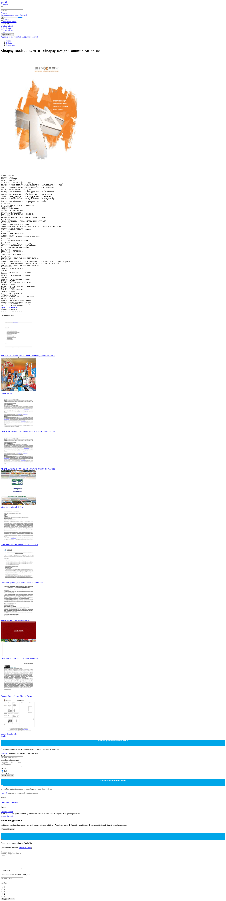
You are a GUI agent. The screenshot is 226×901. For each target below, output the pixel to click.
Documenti (5, 802)
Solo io (6, 773)
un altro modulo (25, 848)
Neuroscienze (11, 45)
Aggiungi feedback (8, 829)
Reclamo (4, 812)
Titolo (3, 755)
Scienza (8, 41)
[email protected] (9, 307)
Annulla (4, 899)
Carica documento (8, 15)
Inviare (11, 899)
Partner (10, 812)
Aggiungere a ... (7, 34)
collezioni (12, 22)
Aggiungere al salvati (30, 37)
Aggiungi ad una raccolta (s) (11, 37)
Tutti (5, 771)
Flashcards (5, 22)
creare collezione (7, 775)
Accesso (4, 13)
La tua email (5, 871)
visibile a (4, 769)
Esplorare (4, 4)
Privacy (4, 816)
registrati (4, 753)
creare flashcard (21, 15)
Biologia (9, 43)
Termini (10, 816)
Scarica (3, 736)
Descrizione (10, 760)
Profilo (3, 32)
